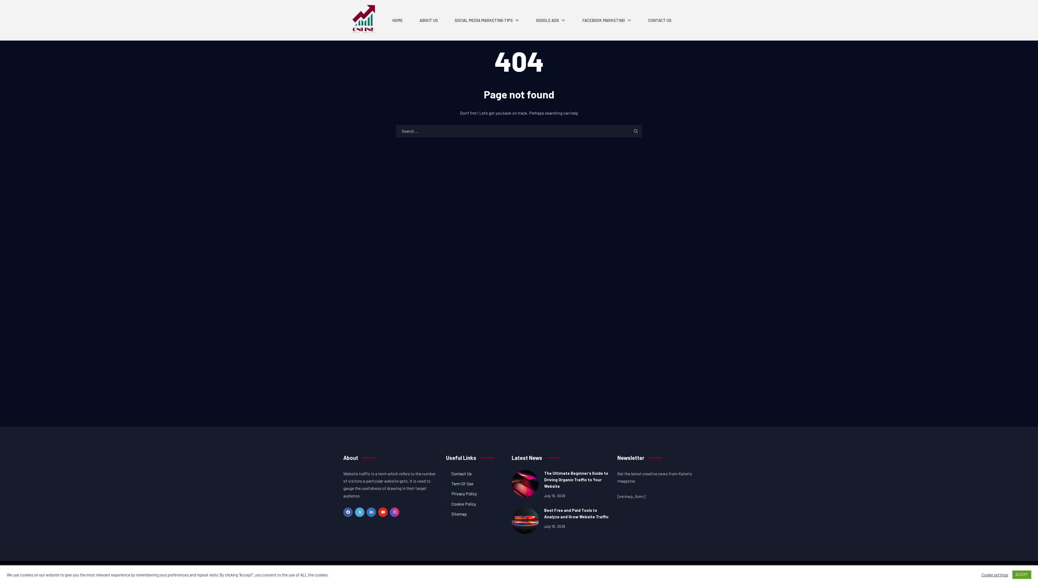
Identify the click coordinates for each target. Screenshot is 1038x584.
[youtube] (383, 512)
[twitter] (359, 512)
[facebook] (348, 512)
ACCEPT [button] (1022, 574)
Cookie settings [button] (995, 574)
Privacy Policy (464, 493)
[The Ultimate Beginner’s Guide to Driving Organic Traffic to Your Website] (525, 483)
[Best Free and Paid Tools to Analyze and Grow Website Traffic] (525, 520)
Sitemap (459, 513)
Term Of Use (462, 483)
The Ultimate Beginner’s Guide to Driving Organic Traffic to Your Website (576, 480)
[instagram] (394, 512)
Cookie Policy (463, 503)
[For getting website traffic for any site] (363, 20)
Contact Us (461, 473)
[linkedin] (371, 512)
